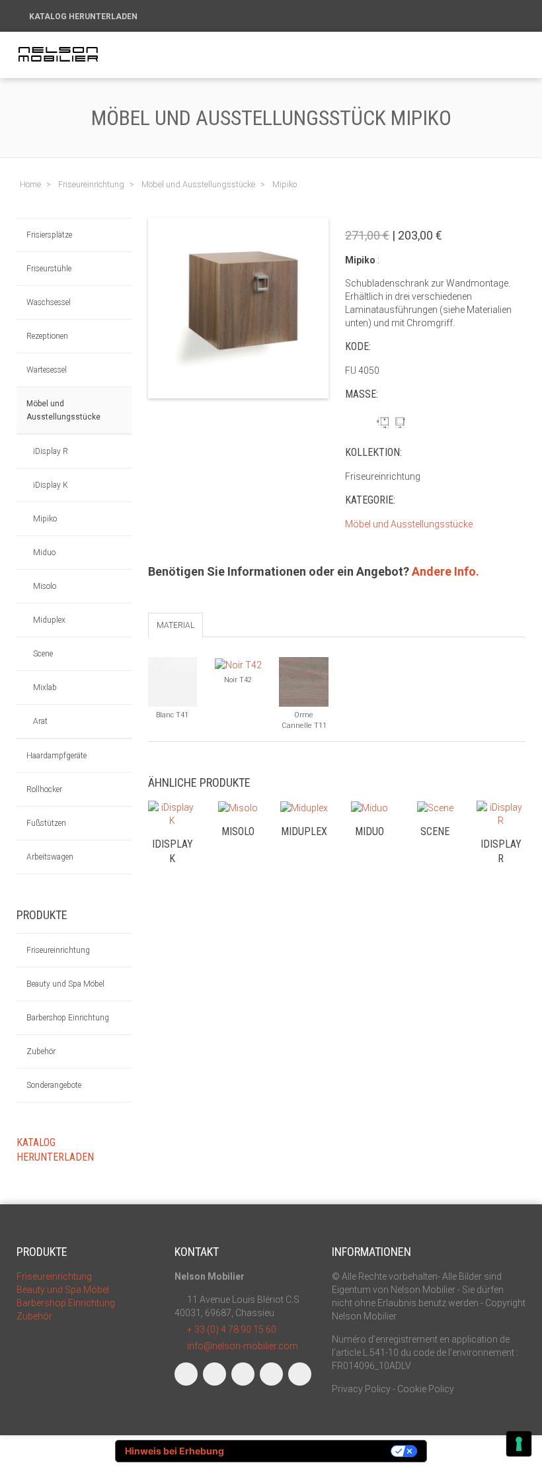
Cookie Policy (425, 1389)
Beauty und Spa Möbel (65, 984)
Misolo (44, 586)
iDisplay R (50, 451)
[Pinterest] (299, 1374)
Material (175, 625)
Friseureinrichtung (58, 950)
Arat (40, 721)
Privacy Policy (361, 1389)
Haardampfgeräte (56, 755)
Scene (43, 653)
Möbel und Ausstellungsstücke (63, 410)
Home (30, 184)
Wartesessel (46, 370)
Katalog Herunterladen (84, 16)
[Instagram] (214, 1374)
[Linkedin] (242, 1374)
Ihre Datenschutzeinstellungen (313, 1450)
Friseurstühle (48, 268)
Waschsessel (48, 302)
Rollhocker (44, 789)
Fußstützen (46, 823)
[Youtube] (271, 1374)
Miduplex (49, 620)
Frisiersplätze (49, 235)
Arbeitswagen (49, 857)
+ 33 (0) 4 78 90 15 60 (231, 1329)
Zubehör (41, 1051)
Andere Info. (445, 571)
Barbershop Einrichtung (67, 1017)
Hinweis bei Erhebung (174, 1450)
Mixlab (45, 687)
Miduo (44, 552)
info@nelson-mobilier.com (242, 1346)
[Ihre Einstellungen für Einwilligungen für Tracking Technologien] (518, 1443)
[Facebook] (186, 1374)
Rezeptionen (47, 336)
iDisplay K (50, 485)
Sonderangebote (53, 1085)
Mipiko (45, 518)
